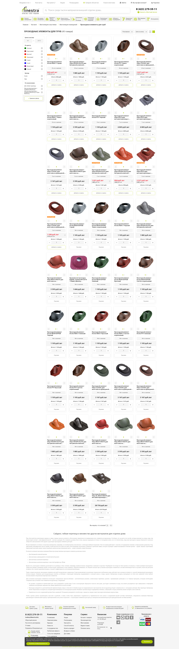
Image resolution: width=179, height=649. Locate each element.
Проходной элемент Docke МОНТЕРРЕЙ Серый (77, 225)
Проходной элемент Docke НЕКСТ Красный (100, 333)
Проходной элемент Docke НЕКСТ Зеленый (77, 333)
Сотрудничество (52, 628)
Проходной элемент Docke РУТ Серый (99, 62)
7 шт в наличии (123, 122)
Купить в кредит (69, 628)
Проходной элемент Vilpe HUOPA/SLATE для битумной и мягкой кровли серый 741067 (145, 225)
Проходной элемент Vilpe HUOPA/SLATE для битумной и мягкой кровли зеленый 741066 (100, 171)
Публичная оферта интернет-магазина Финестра (75, 646)
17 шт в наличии (101, 68)
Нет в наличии (79, 230)
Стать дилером (52, 636)
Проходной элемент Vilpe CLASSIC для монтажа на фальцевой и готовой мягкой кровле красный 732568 (56, 225)
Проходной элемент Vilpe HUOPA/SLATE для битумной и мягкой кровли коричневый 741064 (78, 63)
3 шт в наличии (146, 176)
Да (107, 525)
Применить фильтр (34, 98)
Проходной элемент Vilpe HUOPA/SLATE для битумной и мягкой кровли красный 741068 (122, 171)
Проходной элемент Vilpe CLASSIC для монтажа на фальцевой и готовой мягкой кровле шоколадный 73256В (146, 387)
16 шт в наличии (123, 68)
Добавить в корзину (56, 85)
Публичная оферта (53, 631)
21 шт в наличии (56, 68)
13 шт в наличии (56, 122)
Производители (86, 620)
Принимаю (147, 641)
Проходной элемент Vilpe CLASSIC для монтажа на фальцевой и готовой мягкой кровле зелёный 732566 (101, 387)
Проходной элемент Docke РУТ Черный (99, 116)
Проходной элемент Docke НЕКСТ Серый (54, 62)
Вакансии (101, 614)
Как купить (67, 623)
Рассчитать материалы (32, 623)
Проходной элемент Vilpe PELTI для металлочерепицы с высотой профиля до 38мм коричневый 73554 (123, 117)
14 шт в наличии (146, 68)
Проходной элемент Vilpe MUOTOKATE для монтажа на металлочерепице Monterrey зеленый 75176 (123, 441)
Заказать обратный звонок (148, 12)
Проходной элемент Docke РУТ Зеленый (144, 333)
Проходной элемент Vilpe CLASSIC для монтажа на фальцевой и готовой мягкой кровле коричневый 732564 (146, 63)
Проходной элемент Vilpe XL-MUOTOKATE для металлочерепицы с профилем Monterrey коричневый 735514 (101, 495)
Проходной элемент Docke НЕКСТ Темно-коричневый (54, 117)
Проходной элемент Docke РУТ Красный (54, 387)
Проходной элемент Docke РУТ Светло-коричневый (77, 387)
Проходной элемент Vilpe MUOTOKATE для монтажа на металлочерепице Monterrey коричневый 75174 (78, 171)
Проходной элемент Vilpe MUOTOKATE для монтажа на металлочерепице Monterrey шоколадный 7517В (78, 495)
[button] (48, 58)
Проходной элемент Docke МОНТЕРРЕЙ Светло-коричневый (144, 279)
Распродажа (68, 620)
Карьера (50, 623)
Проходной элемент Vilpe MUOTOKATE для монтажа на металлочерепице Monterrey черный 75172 (56, 495)
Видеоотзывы (85, 625)
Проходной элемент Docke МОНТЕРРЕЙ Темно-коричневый (99, 225)
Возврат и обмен (69, 631)
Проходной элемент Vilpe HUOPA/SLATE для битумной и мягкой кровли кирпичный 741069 (55, 441)
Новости (50, 625)
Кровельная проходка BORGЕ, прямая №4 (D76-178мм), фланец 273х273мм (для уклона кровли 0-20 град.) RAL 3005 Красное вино (78, 279)
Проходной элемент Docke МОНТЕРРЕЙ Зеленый (99, 279)
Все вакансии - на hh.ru (102, 628)
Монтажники (85, 623)
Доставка (67, 633)
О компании (51, 617)
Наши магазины (52, 620)
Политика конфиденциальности (38, 643)
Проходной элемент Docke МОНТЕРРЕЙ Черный (54, 333)
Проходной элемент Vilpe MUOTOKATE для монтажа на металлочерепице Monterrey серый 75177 (78, 117)
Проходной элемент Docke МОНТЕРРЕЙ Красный (121, 279)
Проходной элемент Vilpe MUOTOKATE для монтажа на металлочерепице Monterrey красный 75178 (55, 279)
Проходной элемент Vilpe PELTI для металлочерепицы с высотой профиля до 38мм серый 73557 (144, 117)
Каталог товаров (86, 617)
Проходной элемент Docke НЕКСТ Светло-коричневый (122, 333)
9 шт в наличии (101, 122)
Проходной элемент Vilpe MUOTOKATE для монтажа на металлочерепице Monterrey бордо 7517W (100, 441)
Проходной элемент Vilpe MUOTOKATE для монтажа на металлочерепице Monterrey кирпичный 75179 (145, 441)
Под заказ (78, 247)
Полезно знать (85, 628)
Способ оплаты (69, 625)
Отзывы (27, 625)
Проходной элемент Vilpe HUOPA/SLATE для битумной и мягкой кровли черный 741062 (78, 441)
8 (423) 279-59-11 (146, 9)
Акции (66, 617)
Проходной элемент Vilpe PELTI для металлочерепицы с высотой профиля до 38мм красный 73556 (144, 171)
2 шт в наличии (101, 176)
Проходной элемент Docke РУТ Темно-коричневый (121, 63)
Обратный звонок (31, 620)
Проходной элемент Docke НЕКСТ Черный (122, 224)
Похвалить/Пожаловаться (33, 628)
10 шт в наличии (78, 122)
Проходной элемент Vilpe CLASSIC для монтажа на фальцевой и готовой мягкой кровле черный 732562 (123, 387)
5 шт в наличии (56, 176)
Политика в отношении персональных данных (104, 646)
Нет (111, 525)
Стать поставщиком (53, 633)
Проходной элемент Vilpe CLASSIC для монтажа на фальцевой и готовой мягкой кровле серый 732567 (56, 171)
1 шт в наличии (123, 176)
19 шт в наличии (78, 68)
